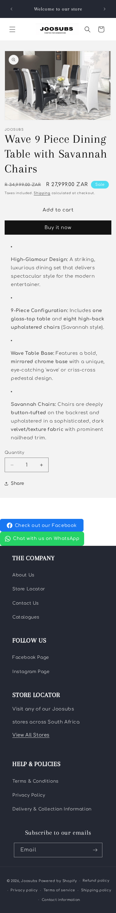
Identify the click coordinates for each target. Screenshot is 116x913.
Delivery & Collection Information (52, 809)
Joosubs (29, 881)
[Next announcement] (104, 9)
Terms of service (59, 890)
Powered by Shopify (58, 881)
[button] (12, 29)
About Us (23, 575)
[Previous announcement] (11, 9)
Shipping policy (96, 890)
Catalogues (26, 617)
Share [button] (17, 483)
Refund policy (96, 881)
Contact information (61, 900)
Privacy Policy (28, 795)
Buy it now (58, 227)
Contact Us (25, 603)
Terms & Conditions (35, 781)
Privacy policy (24, 890)
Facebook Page (30, 657)
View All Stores (30, 735)
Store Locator (28, 589)
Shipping (42, 193)
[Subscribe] (95, 850)
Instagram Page (30, 671)
